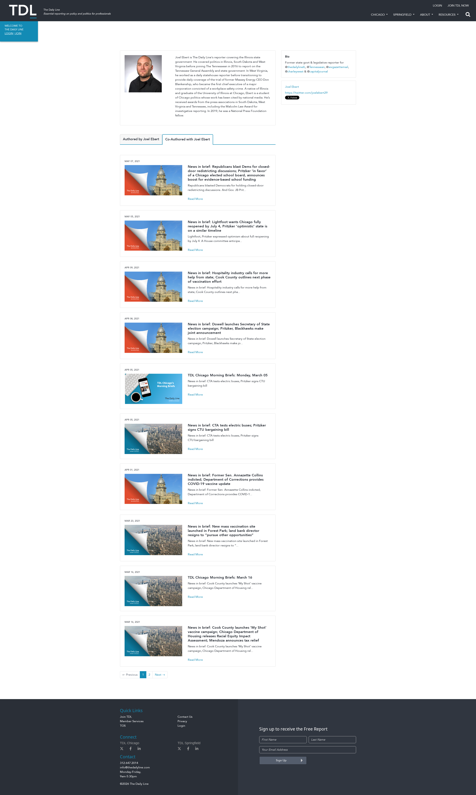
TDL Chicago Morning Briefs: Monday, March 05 (228, 375)
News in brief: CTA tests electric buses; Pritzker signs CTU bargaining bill (227, 427)
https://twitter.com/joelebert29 (306, 93)
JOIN (18, 33)
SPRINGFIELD (402, 15)
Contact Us (185, 717)
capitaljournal (319, 71)
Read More (195, 199)
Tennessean (317, 67)
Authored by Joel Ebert (141, 139)
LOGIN (437, 6)
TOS (123, 726)
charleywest (295, 71)
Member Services (132, 721)
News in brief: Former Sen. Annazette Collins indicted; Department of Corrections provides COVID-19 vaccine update (225, 479)
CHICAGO (378, 15)
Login (181, 726)
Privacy (182, 721)
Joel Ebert (292, 87)
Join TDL (126, 717)
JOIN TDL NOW (458, 6)
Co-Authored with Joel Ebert (187, 139)
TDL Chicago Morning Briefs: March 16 (220, 577)
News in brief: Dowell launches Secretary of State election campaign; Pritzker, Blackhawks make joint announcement (229, 328)
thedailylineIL (296, 67)
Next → (160, 675)
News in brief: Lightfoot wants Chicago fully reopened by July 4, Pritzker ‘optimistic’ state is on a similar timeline (227, 226)
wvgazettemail (338, 67)
